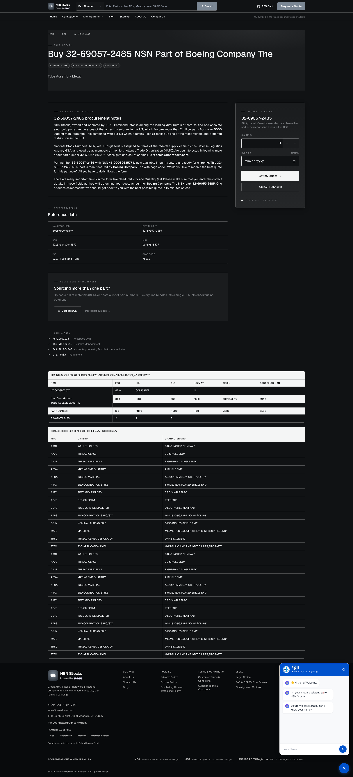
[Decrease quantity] (287, 143)
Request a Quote (291, 6)
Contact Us (158, 16)
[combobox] (150, 6)
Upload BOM (69, 310)
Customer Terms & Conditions (209, 678)
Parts (63, 33)
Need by (270, 152)
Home (53, 16)
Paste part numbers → (97, 310)
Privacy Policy (169, 677)
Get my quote (268, 176)
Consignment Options (248, 687)
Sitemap (125, 16)
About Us (140, 16)
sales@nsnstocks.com (61, 710)
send (343, 749)
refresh (343, 669)
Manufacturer (91, 16)
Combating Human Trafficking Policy (172, 689)
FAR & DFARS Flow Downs (251, 682)
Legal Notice (243, 677)
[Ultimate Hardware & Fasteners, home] (59, 6)
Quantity (246, 135)
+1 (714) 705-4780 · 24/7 (62, 704)
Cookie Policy (169, 682)
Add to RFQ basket (270, 187)
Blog (111, 16)
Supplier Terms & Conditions (208, 687)
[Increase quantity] (295, 143)
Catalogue (68, 16)
